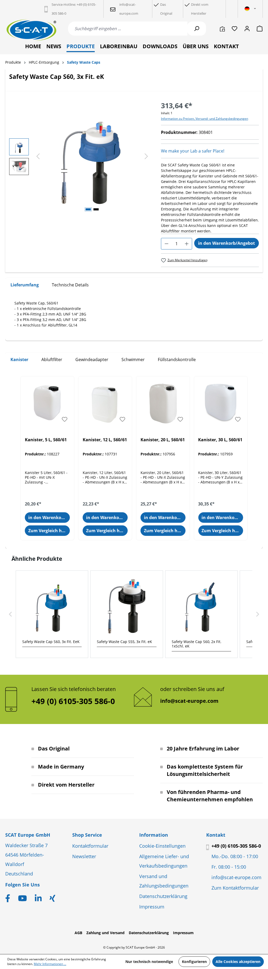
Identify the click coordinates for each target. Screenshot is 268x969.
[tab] (24, 285)
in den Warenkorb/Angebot (226, 243)
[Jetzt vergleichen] (222, 28)
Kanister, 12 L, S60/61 (105, 440)
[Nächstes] (146, 156)
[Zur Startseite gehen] (31, 30)
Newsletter (84, 856)
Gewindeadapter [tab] (91, 359)
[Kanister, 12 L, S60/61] (105, 402)
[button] (10, 614)
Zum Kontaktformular (235, 888)
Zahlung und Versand (105, 932)
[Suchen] (196, 28)
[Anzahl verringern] (166, 243)
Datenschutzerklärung (163, 896)
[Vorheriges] (38, 156)
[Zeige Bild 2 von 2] (96, 209)
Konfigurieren (194, 961)
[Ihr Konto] (247, 28)
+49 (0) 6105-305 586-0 (236, 846)
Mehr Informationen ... (50, 964)
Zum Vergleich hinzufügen (49, 531)
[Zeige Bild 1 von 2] (88, 209)
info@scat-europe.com (189, 700)
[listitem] (52, 614)
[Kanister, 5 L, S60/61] (47, 402)
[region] (80, 156)
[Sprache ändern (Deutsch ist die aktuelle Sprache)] (250, 8)
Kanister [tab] (19, 359)
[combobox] (127, 28)
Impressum (151, 906)
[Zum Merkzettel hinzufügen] (64, 419)
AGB (78, 932)
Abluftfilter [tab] (51, 359)
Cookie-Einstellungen (162, 846)
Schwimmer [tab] (133, 359)
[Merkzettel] (234, 28)
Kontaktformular (90, 846)
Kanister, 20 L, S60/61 (163, 440)
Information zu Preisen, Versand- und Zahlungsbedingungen (204, 118)
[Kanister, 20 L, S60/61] (163, 402)
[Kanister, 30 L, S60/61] (220, 402)
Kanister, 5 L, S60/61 (46, 440)
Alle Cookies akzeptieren (238, 961)
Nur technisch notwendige (149, 961)
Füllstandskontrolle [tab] (177, 359)
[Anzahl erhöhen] (186, 243)
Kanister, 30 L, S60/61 (220, 440)
